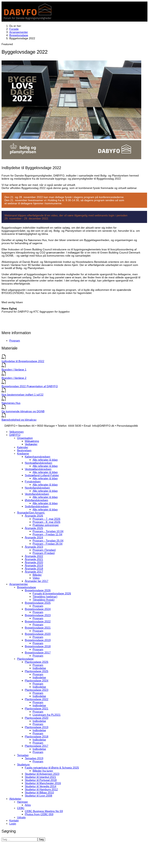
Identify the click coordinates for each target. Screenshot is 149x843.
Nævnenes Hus (11, 402)
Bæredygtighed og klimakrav (19, 419)
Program (14, 340)
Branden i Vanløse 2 (14, 377)
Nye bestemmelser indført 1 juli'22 (22, 394)
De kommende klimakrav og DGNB (23, 411)
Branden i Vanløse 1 (14, 369)
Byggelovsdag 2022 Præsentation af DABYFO (30, 386)
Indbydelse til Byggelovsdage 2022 (23, 361)
